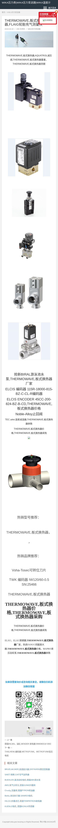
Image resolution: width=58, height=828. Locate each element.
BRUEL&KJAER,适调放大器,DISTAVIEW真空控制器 (27, 769)
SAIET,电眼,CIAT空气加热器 (17, 774)
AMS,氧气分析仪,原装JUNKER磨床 (20, 785)
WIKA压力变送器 (13, 12)
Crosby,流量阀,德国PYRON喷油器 (20, 790)
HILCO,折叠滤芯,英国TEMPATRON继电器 (23, 801)
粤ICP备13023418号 (48, 822)
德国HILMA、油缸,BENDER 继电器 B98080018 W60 (28, 744)
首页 (3, 12)
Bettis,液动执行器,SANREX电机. (19, 796)
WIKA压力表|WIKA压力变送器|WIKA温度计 (26, 2)
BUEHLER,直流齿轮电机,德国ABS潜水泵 (22, 780)
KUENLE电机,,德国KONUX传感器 (19, 806)
